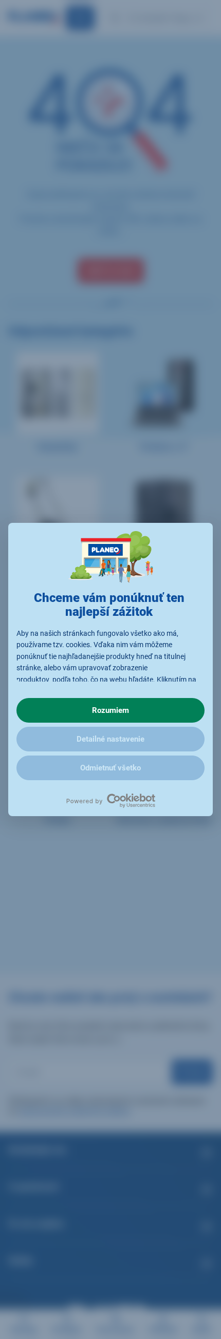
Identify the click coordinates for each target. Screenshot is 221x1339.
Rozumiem (110, 710)
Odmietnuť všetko (110, 767)
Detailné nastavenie (110, 739)
